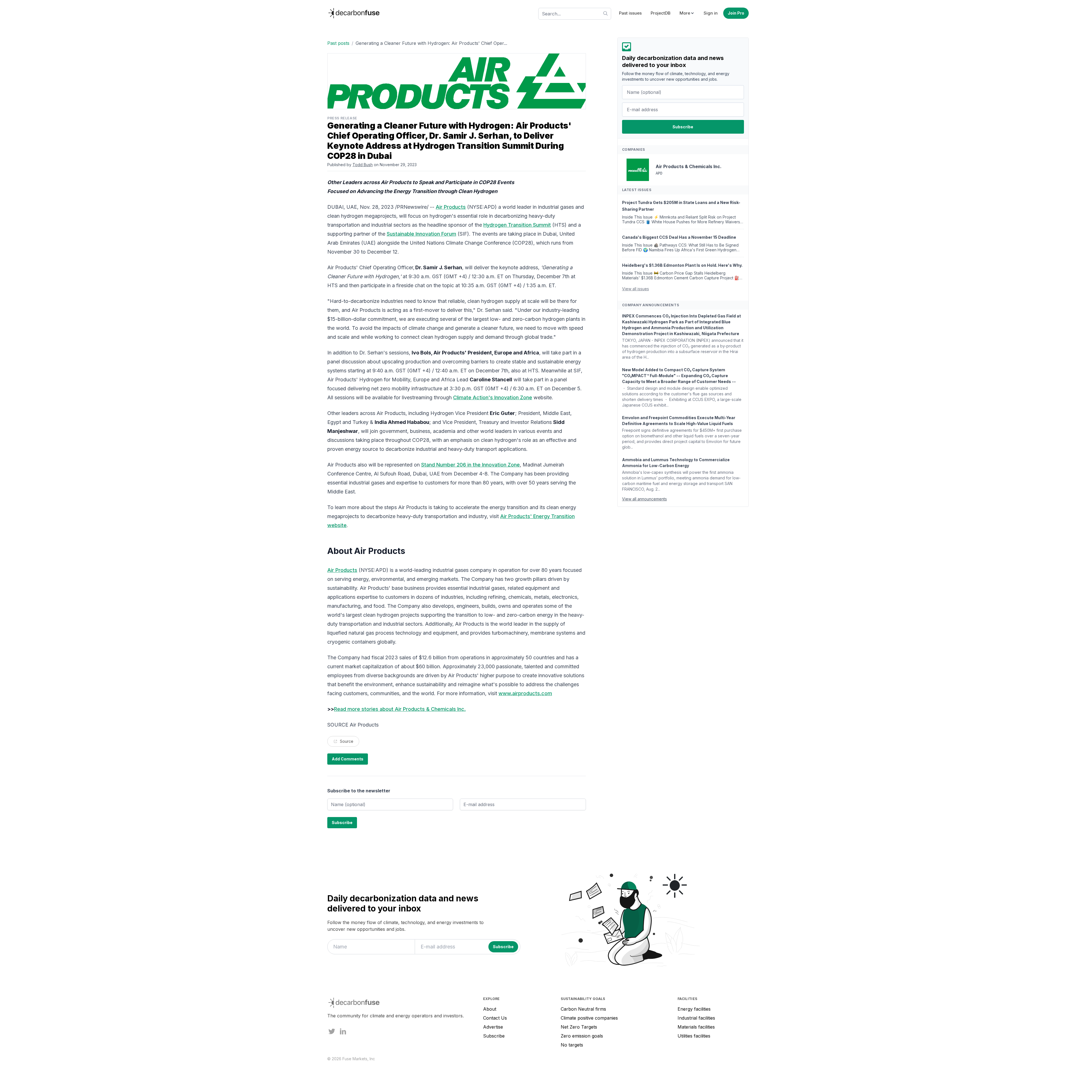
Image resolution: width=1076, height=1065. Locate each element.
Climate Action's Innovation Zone (492, 397)
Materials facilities (696, 1027)
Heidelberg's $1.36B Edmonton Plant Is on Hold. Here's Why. (682, 265)
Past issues (630, 13)
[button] (687, 13)
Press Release (342, 118)
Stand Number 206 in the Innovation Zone (470, 465)
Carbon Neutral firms (583, 1009)
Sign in (711, 13)
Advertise (493, 1027)
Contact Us (495, 1018)
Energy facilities (694, 1009)
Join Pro (736, 13)
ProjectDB (661, 13)
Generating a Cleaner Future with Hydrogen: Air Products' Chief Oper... (431, 43)
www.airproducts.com (525, 693)
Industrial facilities (696, 1018)
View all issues (635, 288)
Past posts (338, 43)
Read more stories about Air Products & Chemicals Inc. (400, 709)
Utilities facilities (694, 1036)
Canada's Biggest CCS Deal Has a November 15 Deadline (679, 237)
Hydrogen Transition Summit (517, 225)
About (489, 1009)
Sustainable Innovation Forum (421, 234)
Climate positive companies (589, 1018)
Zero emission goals (582, 1036)
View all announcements (644, 498)
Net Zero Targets (579, 1027)
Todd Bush (363, 164)
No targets (572, 1045)
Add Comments (347, 759)
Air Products (451, 207)
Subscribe (494, 1036)
